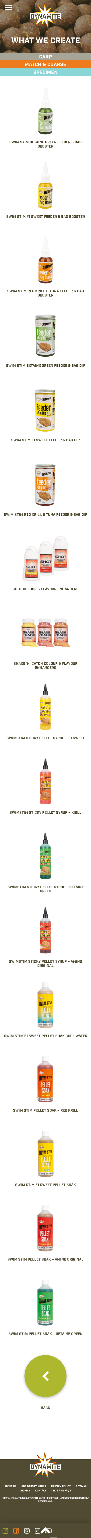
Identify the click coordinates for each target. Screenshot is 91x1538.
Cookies (25, 1491)
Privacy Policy (61, 1487)
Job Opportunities (33, 1487)
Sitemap (81, 1487)
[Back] (45, 1376)
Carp (45, 57)
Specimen (45, 72)
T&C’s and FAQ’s (61, 1491)
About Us (10, 1487)
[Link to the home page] (45, 15)
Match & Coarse (45, 64)
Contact (40, 1491)
